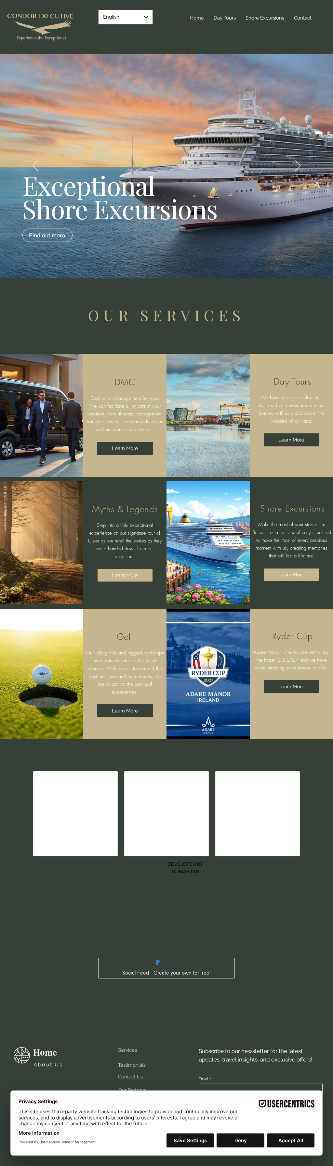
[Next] (297, 166)
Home (45, 1052)
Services (127, 1050)
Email (205, 1078)
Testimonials (132, 1065)
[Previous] (35, 166)
